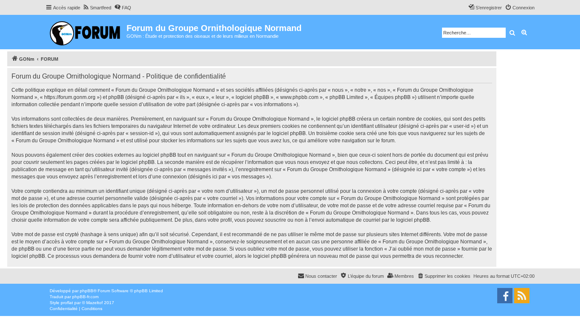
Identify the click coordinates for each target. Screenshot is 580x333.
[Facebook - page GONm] (504, 295)
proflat (67, 302)
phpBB (86, 290)
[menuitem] (96, 8)
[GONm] (86, 32)
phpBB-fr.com (85, 296)
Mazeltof (94, 302)
